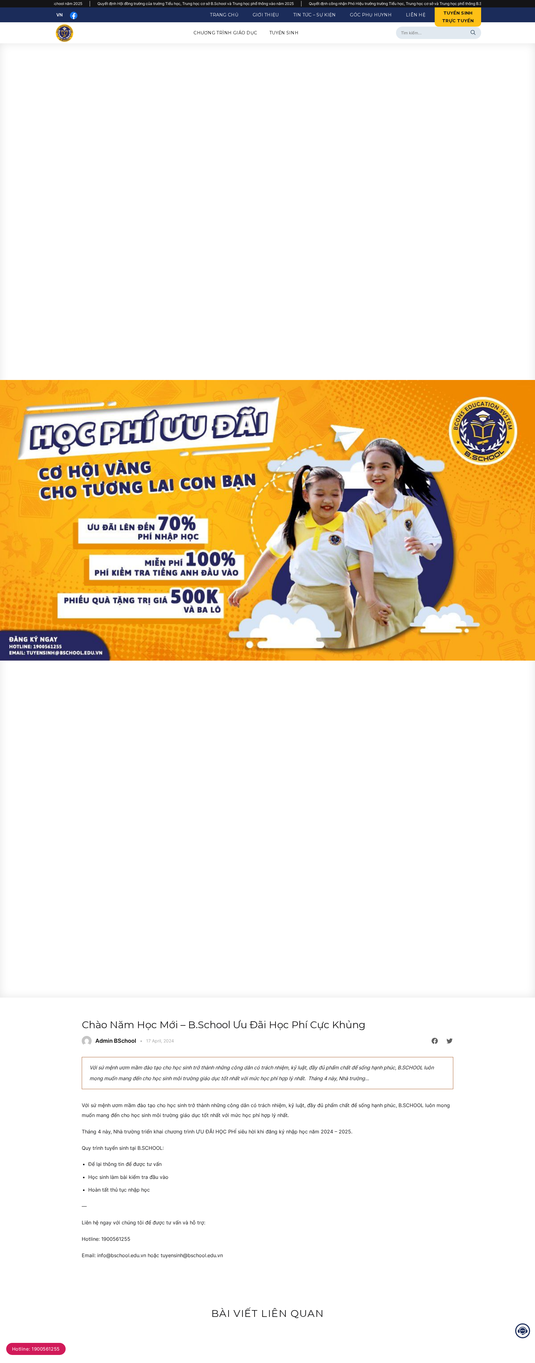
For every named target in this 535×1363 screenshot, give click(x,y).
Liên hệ (415, 15)
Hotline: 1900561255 (36, 1349)
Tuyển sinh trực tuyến (458, 17)
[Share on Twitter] (449, 1041)
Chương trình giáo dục (225, 33)
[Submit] (474, 33)
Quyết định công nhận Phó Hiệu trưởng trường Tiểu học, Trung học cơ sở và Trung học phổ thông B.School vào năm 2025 (325, 3)
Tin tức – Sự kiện (314, 15)
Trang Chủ (224, 15)
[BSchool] (70, 32)
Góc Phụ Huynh (371, 15)
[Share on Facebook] (434, 1041)
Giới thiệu (266, 15)
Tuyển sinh (283, 33)
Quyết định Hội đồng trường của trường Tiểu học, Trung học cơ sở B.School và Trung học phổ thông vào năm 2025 (108, 3)
